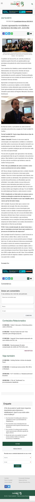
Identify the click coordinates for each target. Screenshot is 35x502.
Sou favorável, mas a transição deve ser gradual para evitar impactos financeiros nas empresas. (17, 425)
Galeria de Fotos (23, 480)
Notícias (24, 21)
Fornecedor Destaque (24, 478)
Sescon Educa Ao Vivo (24, 482)
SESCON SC (30, 21)
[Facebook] (5, 486)
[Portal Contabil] (17, 493)
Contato (6, 478)
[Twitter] (8, 486)
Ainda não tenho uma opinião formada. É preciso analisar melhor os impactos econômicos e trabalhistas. (16, 437)
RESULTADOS (17, 449)
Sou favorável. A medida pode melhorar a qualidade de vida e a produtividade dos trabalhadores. (16, 419)
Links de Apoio (8, 482)
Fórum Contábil (8, 480)
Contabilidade (18, 21)
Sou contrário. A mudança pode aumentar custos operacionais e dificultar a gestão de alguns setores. (17, 431)
